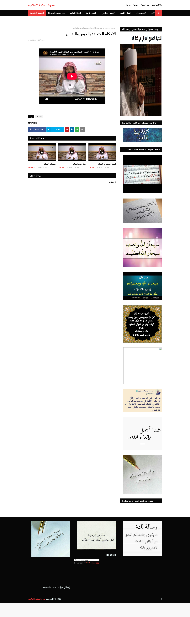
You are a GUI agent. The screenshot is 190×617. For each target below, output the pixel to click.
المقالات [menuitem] (155, 13)
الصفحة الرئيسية (110, 28)
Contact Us (157, 5)
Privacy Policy (132, 5)
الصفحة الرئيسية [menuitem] (37, 13)
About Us (145, 5)
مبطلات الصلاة (50, 164)
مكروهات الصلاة (79, 164)
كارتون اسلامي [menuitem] (108, 13)
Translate (95, 563)
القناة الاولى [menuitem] (75, 13)
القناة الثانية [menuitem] (91, 13)
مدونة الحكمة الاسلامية (41, 5)
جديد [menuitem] (32, 19)
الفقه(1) (100, 28)
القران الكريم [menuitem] (125, 13)
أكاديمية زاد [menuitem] (141, 13)
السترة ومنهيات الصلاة (107, 164)
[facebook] (161, 599)
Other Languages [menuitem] (56, 13)
